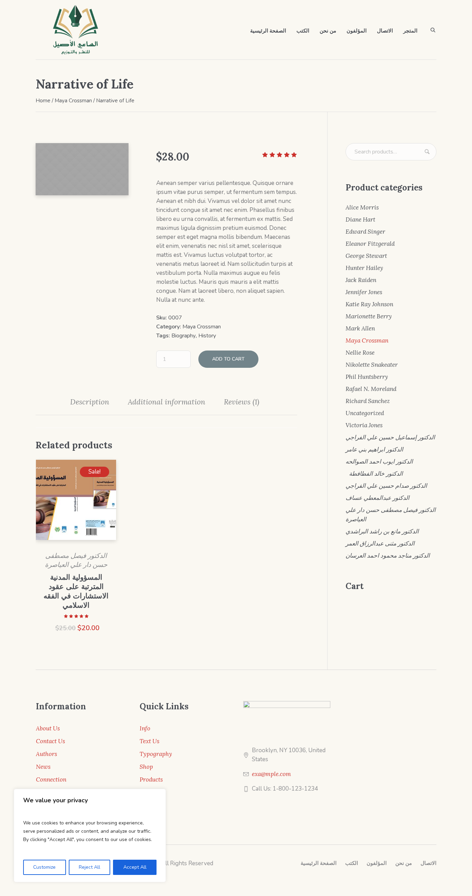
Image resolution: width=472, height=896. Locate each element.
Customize (44, 867)
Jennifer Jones (364, 292)
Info (145, 728)
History (207, 335)
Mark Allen (360, 328)
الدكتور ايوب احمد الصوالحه (379, 461)
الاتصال (428, 863)
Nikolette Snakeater (372, 364)
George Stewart (366, 256)
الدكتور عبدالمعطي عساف (377, 498)
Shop (146, 767)
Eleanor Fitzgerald (370, 244)
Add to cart (228, 359)
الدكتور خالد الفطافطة (376, 473)
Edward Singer (365, 231)
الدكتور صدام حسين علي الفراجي (386, 485)
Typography (156, 754)
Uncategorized (365, 413)
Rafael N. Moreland (371, 389)
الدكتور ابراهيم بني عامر (374, 449)
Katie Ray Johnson (369, 304)
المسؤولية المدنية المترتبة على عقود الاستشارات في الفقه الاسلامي (76, 591)
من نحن (403, 863)
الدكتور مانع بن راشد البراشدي (382, 531)
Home (43, 100)
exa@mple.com (271, 774)
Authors (46, 754)
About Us (48, 728)
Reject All (89, 867)
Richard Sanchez (368, 401)
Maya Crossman (73, 100)
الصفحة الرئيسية (319, 863)
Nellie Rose (360, 352)
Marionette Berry (369, 316)
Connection (51, 779)
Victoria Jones (364, 425)
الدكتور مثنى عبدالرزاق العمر (380, 543)
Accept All (135, 867)
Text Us (149, 741)
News (43, 767)
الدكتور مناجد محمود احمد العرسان (388, 555)
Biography (183, 335)
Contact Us (50, 741)
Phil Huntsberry (367, 377)
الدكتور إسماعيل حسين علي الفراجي (390, 437)
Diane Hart (360, 219)
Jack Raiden (361, 280)
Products (151, 779)
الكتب (351, 863)
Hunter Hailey (364, 268)
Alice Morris (362, 207)
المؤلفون (377, 863)
